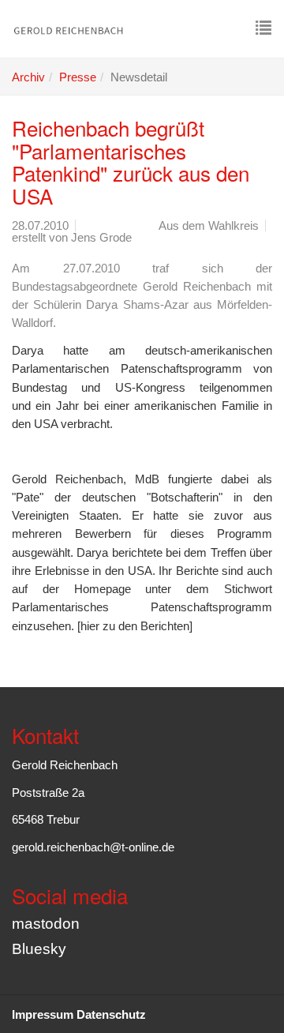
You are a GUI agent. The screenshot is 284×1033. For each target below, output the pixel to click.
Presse (77, 77)
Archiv (28, 77)
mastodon (46, 923)
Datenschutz (111, 1014)
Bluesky (39, 949)
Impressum (42, 1014)
